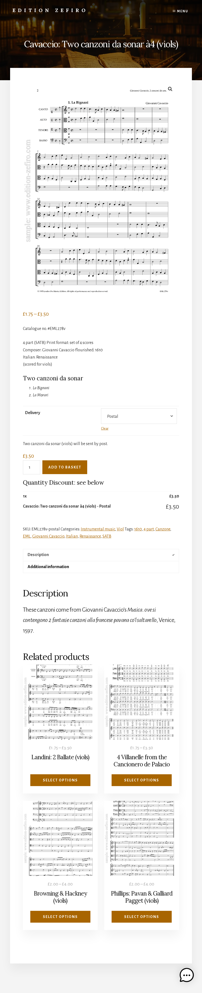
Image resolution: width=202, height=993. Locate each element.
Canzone (162, 529)
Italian (72, 536)
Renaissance (90, 536)
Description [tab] (38, 555)
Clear (104, 428)
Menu (182, 11)
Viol (120, 529)
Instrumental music (98, 529)
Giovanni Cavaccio (48, 536)
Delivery (32, 413)
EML (27, 536)
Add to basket (64, 467)
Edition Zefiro (50, 10)
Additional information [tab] (48, 567)
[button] (170, 89)
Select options (60, 780)
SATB (106, 536)
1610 (138, 529)
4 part (149, 529)
